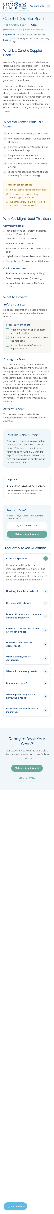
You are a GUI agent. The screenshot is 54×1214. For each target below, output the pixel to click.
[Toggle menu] (49, 6)
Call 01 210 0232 (28, 525)
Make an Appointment (27, 534)
